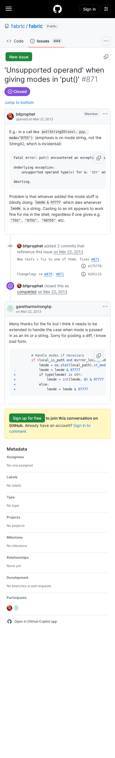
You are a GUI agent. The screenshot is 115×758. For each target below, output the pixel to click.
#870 (48, 274)
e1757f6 (95, 266)
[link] (30, 246)
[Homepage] (57, 8)
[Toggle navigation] (8, 8)
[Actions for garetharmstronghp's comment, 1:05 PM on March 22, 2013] (105, 306)
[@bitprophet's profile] (10, 116)
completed (27, 291)
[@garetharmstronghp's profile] (10, 308)
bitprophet (25, 114)
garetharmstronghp (34, 306)
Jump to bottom (19, 102)
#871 (95, 259)
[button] (99, 158)
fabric (18, 26)
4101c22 (95, 274)
